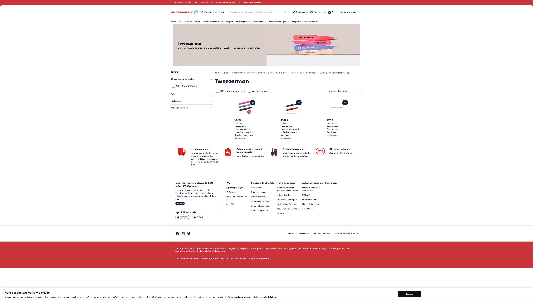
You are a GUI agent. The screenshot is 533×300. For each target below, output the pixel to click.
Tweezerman (237, 73)
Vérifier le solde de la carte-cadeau (311, 189)
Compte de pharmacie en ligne (236, 198)
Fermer (409, 294)
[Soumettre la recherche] (285, 12)
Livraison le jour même (260, 206)
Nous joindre (256, 187)
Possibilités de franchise (287, 204)
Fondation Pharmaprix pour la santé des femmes (287, 189)
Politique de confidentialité (346, 233)
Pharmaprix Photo (310, 199)
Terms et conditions (322, 233)
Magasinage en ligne (234, 187)
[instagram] (183, 233)
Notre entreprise (284, 195)
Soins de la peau (265, 73)
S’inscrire (180, 203)
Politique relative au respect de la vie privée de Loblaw (252, 297)
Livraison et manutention (261, 201)
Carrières (280, 213)
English (291, 233)
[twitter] (189, 233)
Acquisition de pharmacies (288, 209)
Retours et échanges (259, 197)
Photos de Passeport (311, 204)
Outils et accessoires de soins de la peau (296, 73)
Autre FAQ (230, 204)
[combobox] (258, 12)
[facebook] (177, 233)
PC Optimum (231, 192)
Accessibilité (304, 233)
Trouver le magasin (259, 192)
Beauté (250, 73)
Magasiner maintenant (253, 2)
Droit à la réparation (259, 210)
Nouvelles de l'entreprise (287, 199)
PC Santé (306, 195)
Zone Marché (308, 209)
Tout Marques (221, 73)
